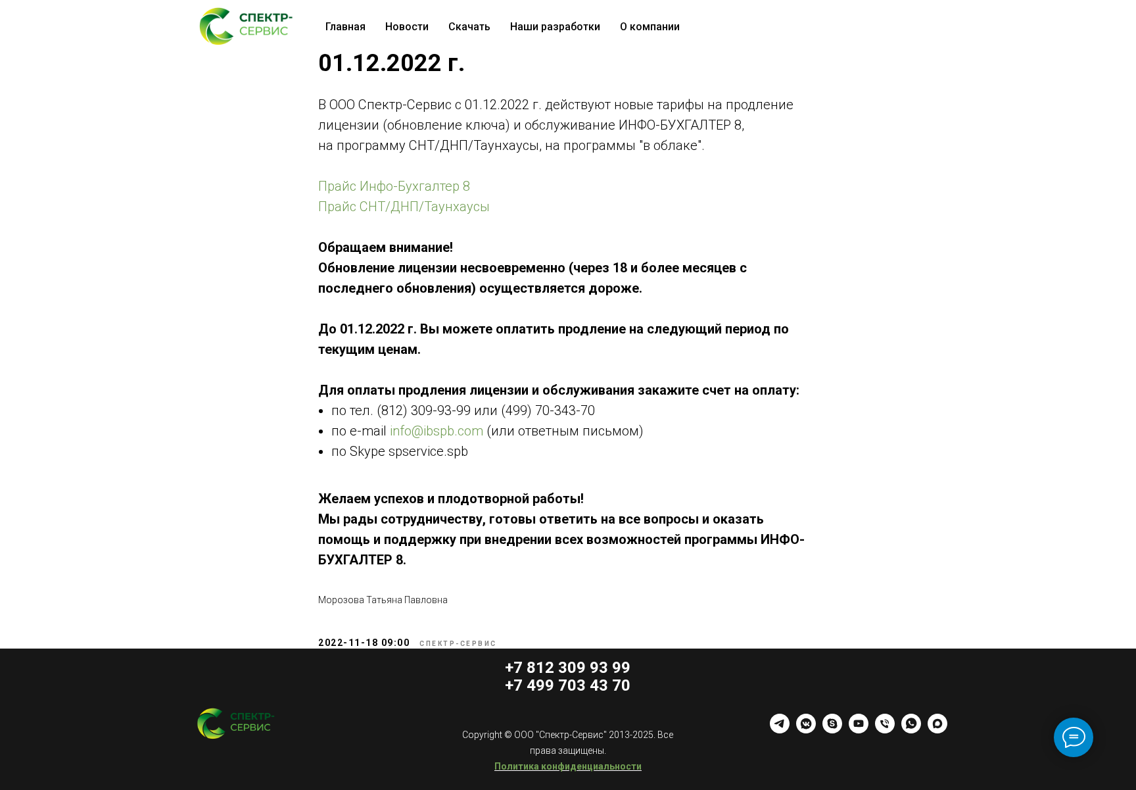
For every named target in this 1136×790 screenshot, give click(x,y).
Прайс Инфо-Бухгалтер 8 (394, 186)
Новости (407, 26)
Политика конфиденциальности (568, 766)
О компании (650, 26)
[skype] (832, 729)
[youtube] (858, 729)
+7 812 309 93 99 (567, 667)
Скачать (469, 26)
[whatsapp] (911, 729)
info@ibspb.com (436, 431)
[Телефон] (885, 729)
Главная (345, 26)
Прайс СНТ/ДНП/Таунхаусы (404, 206)
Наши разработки (555, 26)
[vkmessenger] (806, 729)
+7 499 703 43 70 (567, 685)
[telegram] (780, 729)
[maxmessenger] (937, 729)
